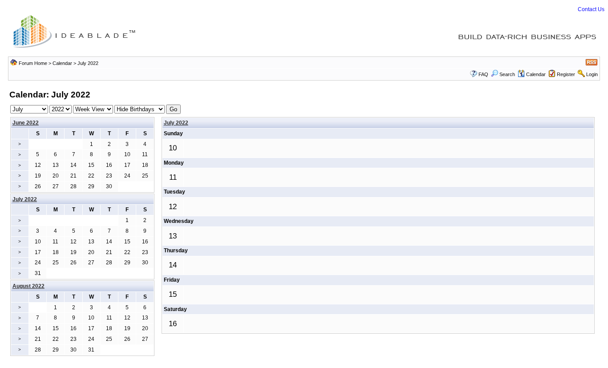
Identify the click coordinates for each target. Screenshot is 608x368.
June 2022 (25, 123)
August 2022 (28, 286)
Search (507, 74)
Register (566, 74)
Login (592, 74)
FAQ (483, 74)
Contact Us (591, 9)
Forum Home (33, 63)
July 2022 (176, 123)
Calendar (62, 63)
